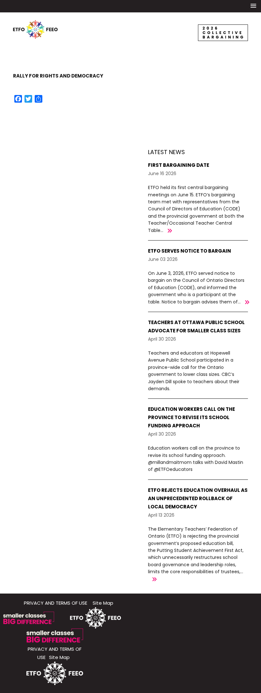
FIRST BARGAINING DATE (178, 165)
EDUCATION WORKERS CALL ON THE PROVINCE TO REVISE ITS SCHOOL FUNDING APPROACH (191, 417)
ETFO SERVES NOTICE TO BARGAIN (189, 251)
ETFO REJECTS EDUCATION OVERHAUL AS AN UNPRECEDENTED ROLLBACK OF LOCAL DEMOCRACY (198, 498)
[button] (253, 6)
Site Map (103, 603)
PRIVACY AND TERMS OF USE (55, 603)
